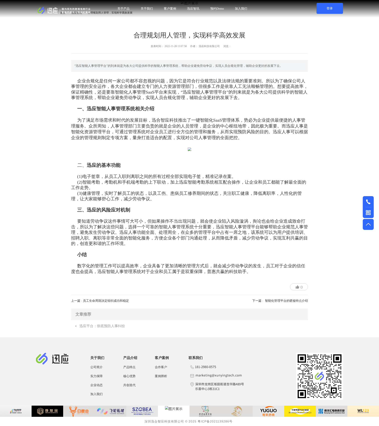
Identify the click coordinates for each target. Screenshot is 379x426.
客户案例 (170, 8)
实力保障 (96, 376)
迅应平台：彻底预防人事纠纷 (102, 326)
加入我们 (241, 8)
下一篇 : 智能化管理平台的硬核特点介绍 (280, 300)
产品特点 (129, 367)
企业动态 (96, 385)
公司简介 (96, 367)
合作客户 (161, 367)
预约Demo (217, 8)
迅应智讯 (193, 8)
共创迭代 (129, 385)
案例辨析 (161, 376)
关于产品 (123, 8)
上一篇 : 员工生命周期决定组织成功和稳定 (100, 300)
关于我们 (147, 8)
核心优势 (129, 376)
